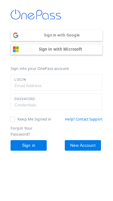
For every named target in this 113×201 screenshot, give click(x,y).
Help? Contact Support (83, 119)
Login (20, 80)
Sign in (28, 145)
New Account (83, 145)
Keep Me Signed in (34, 119)
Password (24, 99)
